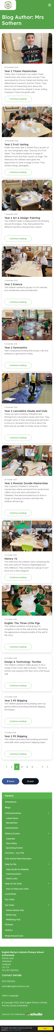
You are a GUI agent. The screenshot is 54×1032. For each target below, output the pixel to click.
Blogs (7, 807)
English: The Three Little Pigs (22, 623)
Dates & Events (12, 833)
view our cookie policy (15, 1030)
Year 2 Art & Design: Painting (22, 217)
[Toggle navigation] (49, 5)
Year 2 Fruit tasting (16, 144)
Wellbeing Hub (13, 919)
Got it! (45, 1028)
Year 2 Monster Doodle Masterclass (26, 483)
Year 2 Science (13, 284)
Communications (13, 813)
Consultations (11, 828)
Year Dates (11, 843)
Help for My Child (13, 883)
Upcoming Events (14, 848)
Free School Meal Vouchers (18, 858)
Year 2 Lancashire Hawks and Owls (25, 410)
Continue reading (18, 99)
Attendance (10, 802)
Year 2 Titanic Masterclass (20, 71)
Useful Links (11, 878)
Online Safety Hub (15, 910)
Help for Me (10, 864)
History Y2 (10, 558)
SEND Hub (11, 915)
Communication (13, 874)
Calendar (10, 838)
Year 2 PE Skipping (15, 700)
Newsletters (11, 822)
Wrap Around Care (14, 936)
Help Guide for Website (17, 869)
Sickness (9, 924)
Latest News (12, 818)
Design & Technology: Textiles (22, 661)
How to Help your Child (17, 889)
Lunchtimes (10, 894)
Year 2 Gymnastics (15, 347)
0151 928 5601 (8, 981)
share (11, 781)
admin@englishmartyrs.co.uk (15, 986)
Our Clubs (9, 899)
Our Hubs (9, 905)
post (31, 781)
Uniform (8, 930)
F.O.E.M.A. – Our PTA (14, 853)
